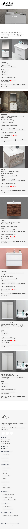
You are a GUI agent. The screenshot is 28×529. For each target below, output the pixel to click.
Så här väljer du (6, 487)
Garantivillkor (6, 461)
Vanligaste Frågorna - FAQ (9, 499)
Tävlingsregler (6, 454)
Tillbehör (5, 473)
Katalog (4, 478)
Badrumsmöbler (6, 467)
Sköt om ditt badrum (8, 497)
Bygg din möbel (6, 475)
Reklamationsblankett (8, 509)
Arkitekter (5, 485)
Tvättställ (5, 470)
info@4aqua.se (17, 84)
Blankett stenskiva (7, 506)
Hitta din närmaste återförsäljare (10, 515)
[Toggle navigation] (25, 4)
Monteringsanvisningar (8, 494)
